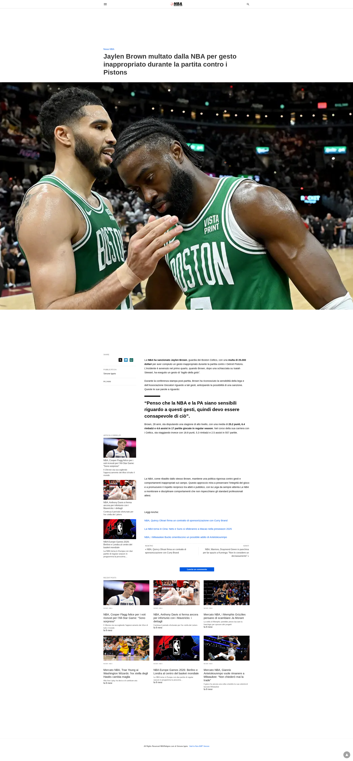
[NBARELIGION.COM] (176, 4)
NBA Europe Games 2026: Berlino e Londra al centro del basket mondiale (117, 545)
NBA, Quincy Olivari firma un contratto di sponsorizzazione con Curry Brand (186, 520)
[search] (248, 4)
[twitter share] (120, 360)
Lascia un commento (197, 569)
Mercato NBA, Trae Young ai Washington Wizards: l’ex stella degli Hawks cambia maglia (125, 673)
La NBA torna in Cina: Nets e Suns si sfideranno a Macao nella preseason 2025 (188, 529)
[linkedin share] (126, 360)
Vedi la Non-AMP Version (199, 746)
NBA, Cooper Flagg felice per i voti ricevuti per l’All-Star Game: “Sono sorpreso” (118, 463)
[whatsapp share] (131, 360)
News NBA (108, 49)
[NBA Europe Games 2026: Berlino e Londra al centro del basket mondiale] (119, 529)
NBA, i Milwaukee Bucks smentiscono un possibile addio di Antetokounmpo (185, 537)
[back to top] (346, 754)
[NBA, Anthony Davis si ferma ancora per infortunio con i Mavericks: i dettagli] (119, 490)
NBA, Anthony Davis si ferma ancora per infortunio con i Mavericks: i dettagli (117, 505)
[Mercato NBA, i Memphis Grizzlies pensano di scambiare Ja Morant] (227, 592)
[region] (20, 26)
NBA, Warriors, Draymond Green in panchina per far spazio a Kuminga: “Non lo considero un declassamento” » (226, 552)
